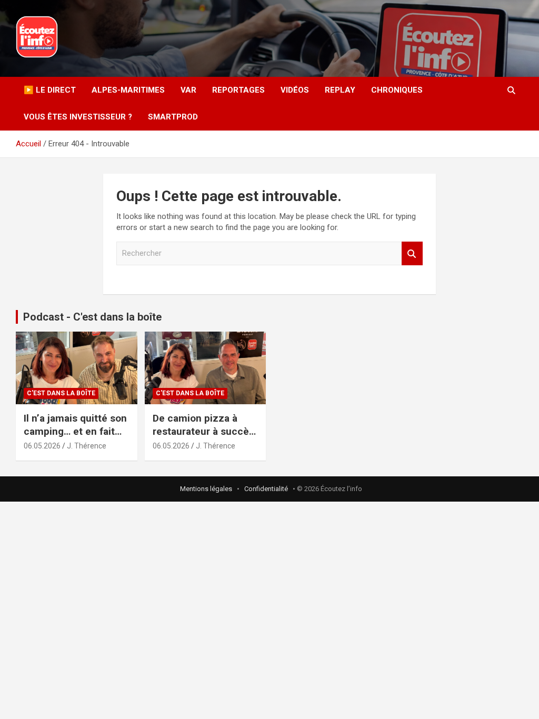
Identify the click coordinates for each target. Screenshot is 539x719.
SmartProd (173, 117)
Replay (340, 90)
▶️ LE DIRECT (50, 90)
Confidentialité (266, 489)
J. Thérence (86, 446)
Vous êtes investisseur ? (78, 117)
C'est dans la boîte (61, 393)
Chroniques (397, 90)
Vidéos (295, 90)
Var (188, 90)
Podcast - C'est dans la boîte (92, 317)
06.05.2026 (42, 446)
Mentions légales (206, 489)
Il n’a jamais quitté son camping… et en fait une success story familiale (75, 437)
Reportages (238, 90)
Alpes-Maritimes (128, 90)
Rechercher (412, 253)
